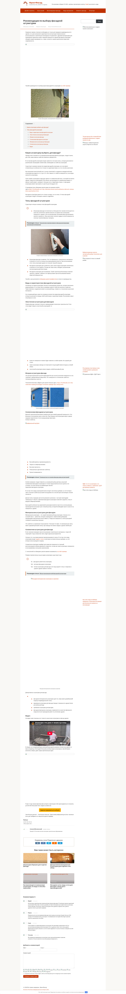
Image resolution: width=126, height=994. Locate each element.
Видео (31, 146)
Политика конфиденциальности (35, 989)
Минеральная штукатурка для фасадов (40, 141)
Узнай (86, 4)
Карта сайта (46, 989)
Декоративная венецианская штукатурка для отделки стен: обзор (60, 866)
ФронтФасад (35, 2)
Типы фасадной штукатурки (34, 129)
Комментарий (27, 953)
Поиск (99, 21)
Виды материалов (68, 10)
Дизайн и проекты (29, 10)
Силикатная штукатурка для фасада (39, 144)
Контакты (25, 989)
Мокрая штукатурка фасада (37, 137)
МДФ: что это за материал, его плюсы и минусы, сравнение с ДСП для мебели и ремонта (92, 485)
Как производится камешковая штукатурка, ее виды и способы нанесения (34, 886)
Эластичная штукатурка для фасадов (39, 134)
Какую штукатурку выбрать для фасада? (38, 127)
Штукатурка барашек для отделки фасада (35, 865)
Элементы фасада (81, 10)
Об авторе (92, 10)
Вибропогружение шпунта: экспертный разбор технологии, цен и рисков (92, 254)
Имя (24, 947)
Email (42, 947)
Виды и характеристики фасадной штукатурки (41, 132)
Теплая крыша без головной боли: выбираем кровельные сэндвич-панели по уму (92, 138)
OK (86, 992)
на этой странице (65, 85)
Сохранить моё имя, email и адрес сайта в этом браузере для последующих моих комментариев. (48, 973)
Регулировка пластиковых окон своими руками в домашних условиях (91, 369)
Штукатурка (43, 26)
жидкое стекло (40, 539)
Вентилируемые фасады (53, 10)
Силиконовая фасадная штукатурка (39, 139)
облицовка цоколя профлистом (48, 279)
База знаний (40, 10)
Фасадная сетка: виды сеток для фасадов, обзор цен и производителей (61, 886)
